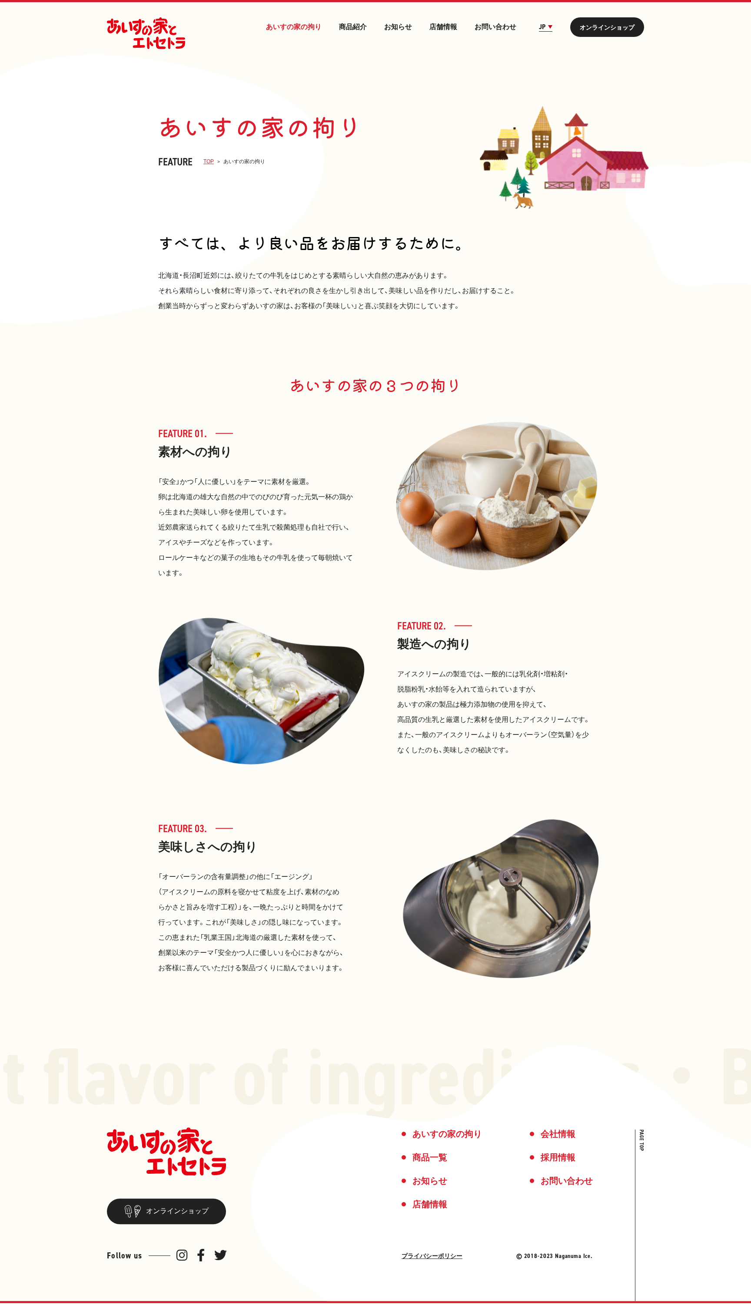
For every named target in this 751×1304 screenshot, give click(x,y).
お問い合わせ (495, 26)
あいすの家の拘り (294, 26)
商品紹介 (353, 26)
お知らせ (398, 26)
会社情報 (558, 1134)
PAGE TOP (641, 1141)
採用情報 (558, 1157)
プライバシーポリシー (432, 1256)
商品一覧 (429, 1157)
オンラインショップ (607, 27)
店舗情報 (443, 26)
